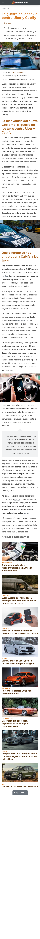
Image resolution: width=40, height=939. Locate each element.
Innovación (6, 628)
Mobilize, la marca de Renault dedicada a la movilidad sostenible (20, 632)
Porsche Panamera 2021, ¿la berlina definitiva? (16, 692)
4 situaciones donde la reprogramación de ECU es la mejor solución (17, 568)
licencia (31, 405)
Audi (3, 784)
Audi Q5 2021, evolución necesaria (20, 786)
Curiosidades (7, 563)
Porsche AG (6, 688)
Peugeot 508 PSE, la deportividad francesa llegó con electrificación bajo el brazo (19, 756)
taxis (25, 513)
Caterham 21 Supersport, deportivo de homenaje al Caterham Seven (15, 724)
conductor (20, 320)
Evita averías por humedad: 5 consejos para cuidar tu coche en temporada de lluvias (19, 601)
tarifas (5, 276)
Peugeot (5, 751)
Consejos (5, 595)
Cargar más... (20, 793)
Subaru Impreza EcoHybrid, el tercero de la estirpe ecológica (18, 662)
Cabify (17, 499)
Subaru (4, 658)
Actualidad (5, 9)
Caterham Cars (7, 718)
